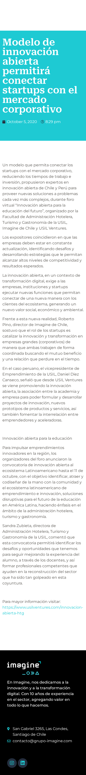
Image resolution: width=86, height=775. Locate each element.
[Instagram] (12, 763)
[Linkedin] (22, 763)
